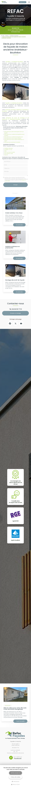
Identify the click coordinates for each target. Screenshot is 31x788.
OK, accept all (16, 773)
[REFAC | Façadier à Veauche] (4, 2)
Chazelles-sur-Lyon (8, 149)
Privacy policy (16, 784)
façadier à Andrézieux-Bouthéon (14, 61)
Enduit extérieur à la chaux (13, 213)
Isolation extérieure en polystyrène (12, 247)
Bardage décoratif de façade (14, 280)
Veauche (6, 154)
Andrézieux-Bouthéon (14, 35)
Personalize (16, 781)
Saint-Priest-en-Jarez (8, 153)
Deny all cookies (16, 777)
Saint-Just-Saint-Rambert (9, 152)
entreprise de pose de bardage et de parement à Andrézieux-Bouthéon (15, 118)
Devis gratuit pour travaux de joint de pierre (12, 138)
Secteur (6, 35)
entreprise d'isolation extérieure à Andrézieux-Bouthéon (15, 110)
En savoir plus (19, 225)
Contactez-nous (15, 32)
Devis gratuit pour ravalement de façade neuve (13, 136)
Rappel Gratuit (22, 2)
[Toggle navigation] (29, 2)
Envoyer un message (15, 313)
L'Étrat (5, 151)
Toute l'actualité (20, 721)
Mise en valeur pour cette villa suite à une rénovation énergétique (15, 708)
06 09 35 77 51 (15, 28)
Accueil (2, 35)
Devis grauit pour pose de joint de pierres (12, 142)
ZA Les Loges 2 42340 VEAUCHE (15, 30)
